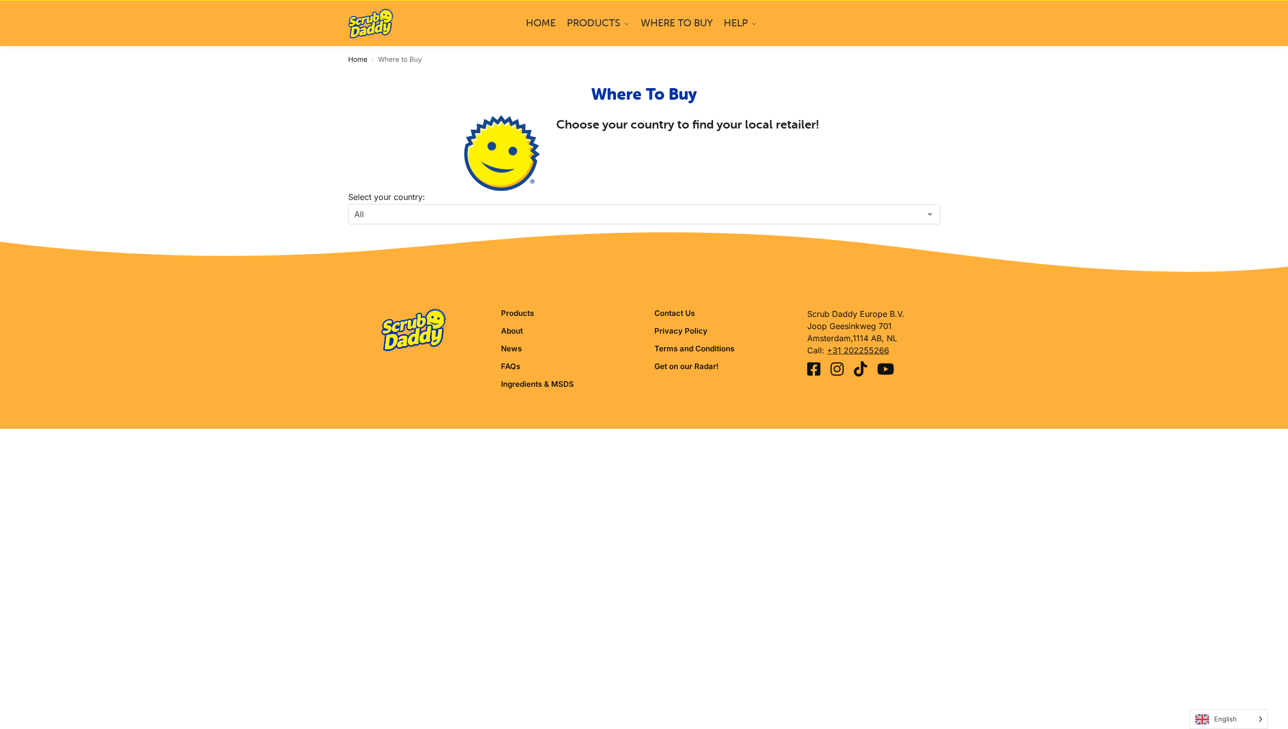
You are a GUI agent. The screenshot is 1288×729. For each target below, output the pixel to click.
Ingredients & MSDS (537, 384)
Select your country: (386, 197)
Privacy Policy (681, 331)
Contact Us (674, 313)
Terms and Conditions (694, 348)
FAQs (510, 366)
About (512, 331)
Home (357, 59)
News (511, 348)
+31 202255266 (858, 350)
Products (517, 313)
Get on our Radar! (686, 366)
